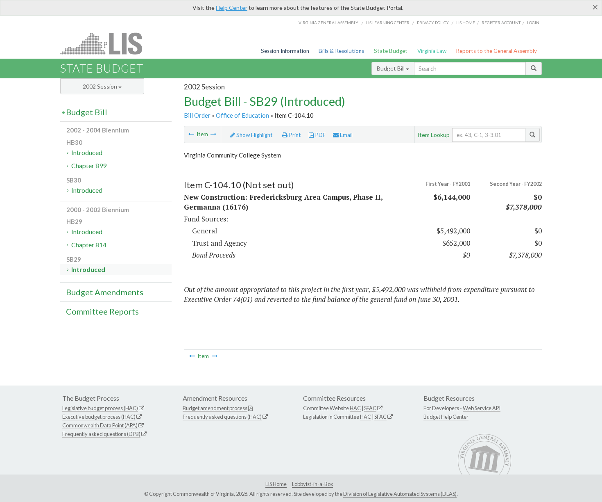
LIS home (465, 22)
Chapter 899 (88, 165)
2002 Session (100, 86)
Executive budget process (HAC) (99, 416)
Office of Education (242, 115)
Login (533, 22)
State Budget (390, 51)
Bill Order (197, 115)
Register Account (501, 22)
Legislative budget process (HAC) (100, 408)
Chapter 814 (88, 245)
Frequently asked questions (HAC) (222, 416)
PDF (320, 135)
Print (294, 135)
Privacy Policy (433, 22)
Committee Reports (102, 311)
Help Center (231, 7)
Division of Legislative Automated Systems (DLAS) (400, 494)
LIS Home (276, 484)
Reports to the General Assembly (496, 51)
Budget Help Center (445, 416)
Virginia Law (431, 51)
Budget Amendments (104, 292)
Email (346, 135)
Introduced (86, 152)
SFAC (370, 408)
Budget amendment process (215, 408)
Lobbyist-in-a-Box (312, 484)
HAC (355, 408)
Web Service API (481, 408)
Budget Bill (391, 68)
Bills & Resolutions (341, 51)
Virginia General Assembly (328, 22)
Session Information (285, 51)
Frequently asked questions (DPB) (101, 434)
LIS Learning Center (388, 22)
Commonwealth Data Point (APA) (100, 425)
